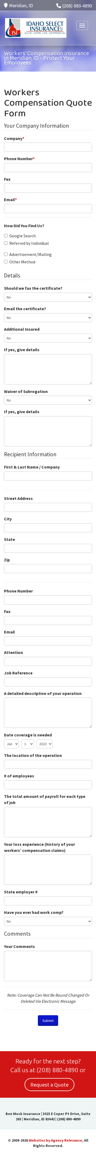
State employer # (21, 891)
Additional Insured (21, 329)
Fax (7, 179)
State (9, 539)
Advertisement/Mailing (30, 254)
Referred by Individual (29, 243)
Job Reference (18, 673)
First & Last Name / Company (32, 467)
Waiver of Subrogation (26, 391)
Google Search (22, 235)
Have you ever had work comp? (33, 912)
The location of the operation (33, 755)
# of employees (19, 775)
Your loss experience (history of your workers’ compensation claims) (39, 847)
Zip (7, 559)
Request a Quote (49, 1085)
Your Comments (19, 946)
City (8, 518)
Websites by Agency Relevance (55, 1140)
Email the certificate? (25, 308)
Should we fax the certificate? (33, 288)
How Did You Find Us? (24, 225)
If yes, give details (21, 349)
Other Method (22, 261)
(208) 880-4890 (77, 6)
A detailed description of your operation (43, 693)
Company (14, 138)
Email (10, 199)
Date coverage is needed (28, 734)
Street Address (18, 498)
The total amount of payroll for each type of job (44, 799)
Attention (13, 652)
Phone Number (19, 158)
